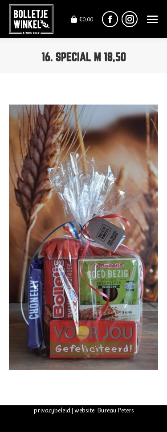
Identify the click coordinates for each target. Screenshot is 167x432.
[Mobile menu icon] (152, 19)
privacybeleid (51, 410)
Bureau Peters (115, 410)
